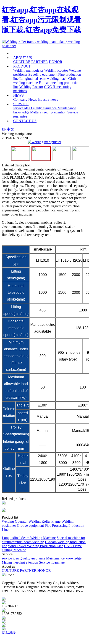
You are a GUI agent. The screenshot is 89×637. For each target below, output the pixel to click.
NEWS (18, 95)
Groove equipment (30, 525)
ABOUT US (22, 58)
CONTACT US (25, 121)
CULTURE (21, 62)
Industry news (48, 99)
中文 (10, 129)
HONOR (55, 62)
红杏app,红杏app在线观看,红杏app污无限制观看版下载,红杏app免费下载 (41, 19)
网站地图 (9, 632)
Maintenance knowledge (63, 558)
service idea (22, 108)
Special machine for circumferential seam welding (43, 540)
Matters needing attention (48, 112)
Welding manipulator (28, 70)
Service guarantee (52, 562)
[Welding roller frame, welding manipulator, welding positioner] (44, 46)
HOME (26, 53)
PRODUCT (22, 66)
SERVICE (21, 104)
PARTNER (39, 62)
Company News (25, 99)
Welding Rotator (56, 70)
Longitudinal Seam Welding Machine (29, 538)
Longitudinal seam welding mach (43, 78)
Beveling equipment (42, 74)
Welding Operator (15, 521)
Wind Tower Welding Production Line (35, 546)
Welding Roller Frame (44, 521)
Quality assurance (44, 108)
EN (4, 129)
